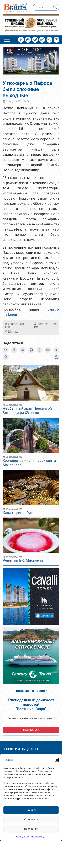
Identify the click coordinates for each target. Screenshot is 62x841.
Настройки (31, 829)
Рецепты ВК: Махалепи (23, 560)
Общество (13, 331)
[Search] (55, 7)
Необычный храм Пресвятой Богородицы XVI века (27, 410)
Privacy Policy (22, 836)
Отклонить (31, 819)
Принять (31, 810)
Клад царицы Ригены (21, 513)
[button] (57, 760)
